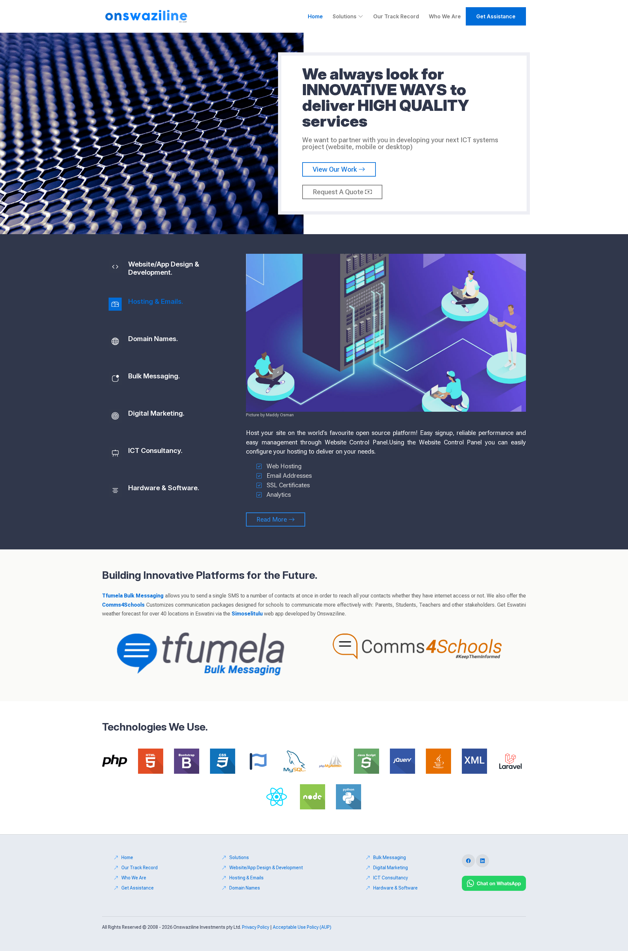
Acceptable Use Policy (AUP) (302, 927)
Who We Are (445, 16)
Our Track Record (396, 16)
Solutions (239, 857)
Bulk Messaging (389, 857)
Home (315, 16)
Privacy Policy (255, 927)
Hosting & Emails (246, 877)
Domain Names (244, 887)
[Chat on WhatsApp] (494, 883)
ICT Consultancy (390, 877)
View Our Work (335, 169)
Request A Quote (339, 192)
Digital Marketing (390, 867)
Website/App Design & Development (266, 867)
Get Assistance (495, 16)
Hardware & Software (395, 887)
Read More (272, 519)
